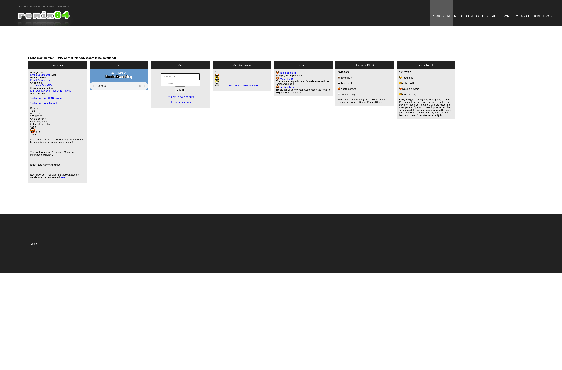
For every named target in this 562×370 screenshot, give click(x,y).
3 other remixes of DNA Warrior (46, 98)
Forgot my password (180, 102)
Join (537, 16)
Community (509, 16)
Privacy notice (4, 367)
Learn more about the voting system (241, 85)
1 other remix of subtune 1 (43, 103)
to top (32, 243)
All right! (3, 359)
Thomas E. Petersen (61, 90)
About (526, 16)
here (62, 177)
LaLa (432, 65)
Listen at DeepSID (41, 85)
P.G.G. (371, 65)
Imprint (3, 363)
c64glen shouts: (287, 73)
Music (458, 16)
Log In (547, 16)
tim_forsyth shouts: (289, 87)
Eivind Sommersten (41, 57)
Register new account (180, 96)
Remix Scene (441, 16)
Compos (472, 16)
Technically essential (6, 321)
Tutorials (490, 16)
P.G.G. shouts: (286, 78)
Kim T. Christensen (40, 90)
